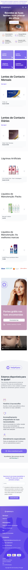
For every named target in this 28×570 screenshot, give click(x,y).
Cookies (4, 558)
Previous (3, 94)
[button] (12, 28)
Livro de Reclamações (7, 564)
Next (23, 94)
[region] (14, 16)
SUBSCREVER (14, 497)
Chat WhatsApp (8, 545)
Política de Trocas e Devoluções (10, 525)
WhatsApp (14, 458)
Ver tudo (3, 84)
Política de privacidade (7, 560)
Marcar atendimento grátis (15, 451)
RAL (3, 530)
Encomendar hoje (14, 320)
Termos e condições (7, 561)
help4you (15, 367)
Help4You (5, 518)
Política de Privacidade (8, 533)
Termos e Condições (7, 528)
